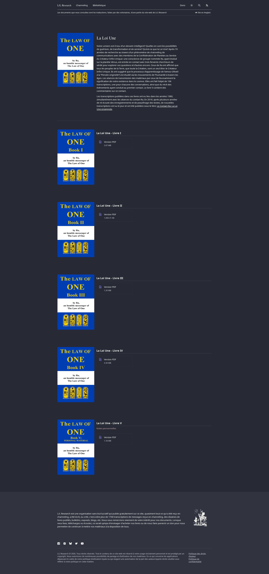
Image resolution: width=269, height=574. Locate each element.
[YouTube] (82, 543)
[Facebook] (58, 543)
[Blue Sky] (70, 543)
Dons (182, 5)
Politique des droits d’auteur (197, 555)
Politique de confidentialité (195, 560)
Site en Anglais (204, 12)
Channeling (82, 5)
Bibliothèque (99, 5)
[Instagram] (64, 543)
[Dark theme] (192, 5)
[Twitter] (76, 543)
